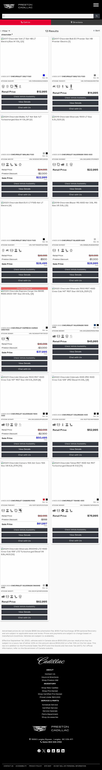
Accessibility (21, 766)
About (50, 670)
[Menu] (96, 5)
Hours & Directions (50, 677)
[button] (39, 6)
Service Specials (50, 711)
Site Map (48, 766)
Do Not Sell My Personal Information (70, 766)
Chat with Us (24, 107)
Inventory (50, 684)
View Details (24, 102)
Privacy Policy (35, 766)
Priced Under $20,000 (50, 697)
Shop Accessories (50, 717)
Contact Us (50, 674)
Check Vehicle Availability (24, 97)
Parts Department (50, 714)
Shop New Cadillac (49, 688)
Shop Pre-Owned (50, 691)
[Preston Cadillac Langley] (18, 6)
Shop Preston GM (50, 680)
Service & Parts (50, 701)
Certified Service (50, 708)
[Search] (97, 16)
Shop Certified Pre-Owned (50, 694)
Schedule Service (50, 705)
